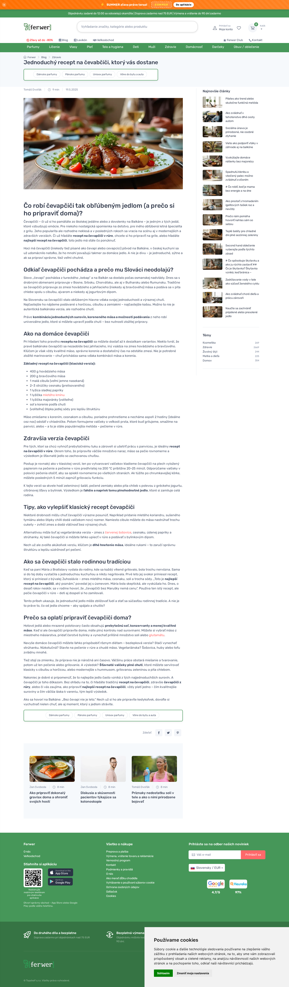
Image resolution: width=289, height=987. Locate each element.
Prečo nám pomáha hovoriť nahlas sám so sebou (239, 220)
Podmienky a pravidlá (119, 869)
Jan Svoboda (37, 787)
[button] (60, 872)
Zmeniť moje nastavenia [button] (193, 973)
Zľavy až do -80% (41, 40)
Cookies (111, 896)
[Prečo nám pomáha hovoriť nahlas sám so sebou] (212, 220)
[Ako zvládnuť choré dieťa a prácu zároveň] (212, 297)
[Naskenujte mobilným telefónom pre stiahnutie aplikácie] (34, 877)
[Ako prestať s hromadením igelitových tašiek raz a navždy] (212, 205)
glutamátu (156, 635)
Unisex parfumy (102, 74)
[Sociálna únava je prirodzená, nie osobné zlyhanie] (212, 132)
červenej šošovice (118, 532)
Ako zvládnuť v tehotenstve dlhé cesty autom (240, 117)
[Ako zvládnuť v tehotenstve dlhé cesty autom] (212, 117)
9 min (55, 89)
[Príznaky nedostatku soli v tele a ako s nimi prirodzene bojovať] (154, 769)
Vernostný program (118, 860)
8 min (60, 787)
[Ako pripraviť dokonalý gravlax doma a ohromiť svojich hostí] (52, 769)
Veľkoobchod (105, 40)
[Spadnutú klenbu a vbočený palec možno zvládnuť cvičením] (212, 176)
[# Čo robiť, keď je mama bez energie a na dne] (212, 190)
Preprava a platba (117, 851)
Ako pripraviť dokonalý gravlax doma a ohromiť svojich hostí (48, 797)
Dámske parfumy (47, 74)
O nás (27, 851)
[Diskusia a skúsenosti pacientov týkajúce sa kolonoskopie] (103, 769)
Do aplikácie (183, 4)
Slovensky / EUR (208, 868)
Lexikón (82, 40)
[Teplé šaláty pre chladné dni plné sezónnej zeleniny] (212, 234)
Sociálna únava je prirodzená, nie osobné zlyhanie (239, 132)
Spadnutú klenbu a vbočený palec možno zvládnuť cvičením (239, 175)
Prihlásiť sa (253, 854)
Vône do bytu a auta (132, 74)
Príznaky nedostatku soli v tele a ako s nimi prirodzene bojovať (153, 797)
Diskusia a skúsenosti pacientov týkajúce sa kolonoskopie (98, 797)
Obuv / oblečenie (246, 47)
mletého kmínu (54, 395)
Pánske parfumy (75, 74)
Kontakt (257, 40)
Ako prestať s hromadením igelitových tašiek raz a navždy (241, 205)
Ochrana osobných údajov (122, 887)
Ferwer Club (235, 40)
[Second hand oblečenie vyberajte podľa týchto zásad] (212, 249)
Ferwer (32, 57)
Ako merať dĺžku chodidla (121, 878)
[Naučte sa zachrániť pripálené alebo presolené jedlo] (212, 312)
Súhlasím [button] (163, 973)
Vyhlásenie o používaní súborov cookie (130, 882)
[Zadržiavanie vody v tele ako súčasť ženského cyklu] (212, 283)
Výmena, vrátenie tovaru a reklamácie (130, 856)
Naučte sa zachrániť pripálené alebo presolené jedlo (241, 312)
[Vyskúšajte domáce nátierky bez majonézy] (212, 160)
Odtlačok (111, 891)
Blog (65, 40)
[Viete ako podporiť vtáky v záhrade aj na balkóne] (212, 146)
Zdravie (56, 57)
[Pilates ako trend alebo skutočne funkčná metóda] (212, 102)
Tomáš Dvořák (32, 89)
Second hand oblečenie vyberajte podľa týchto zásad (240, 249)
